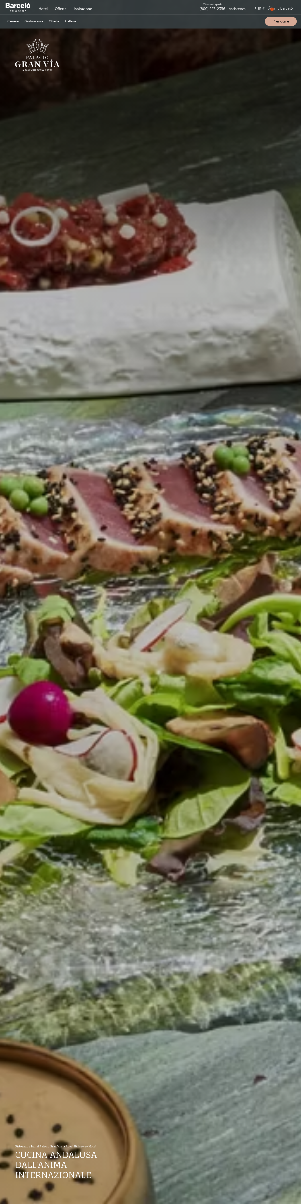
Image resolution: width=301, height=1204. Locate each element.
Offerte (54, 21)
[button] (43, 9)
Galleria (70, 21)
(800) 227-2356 (212, 9)
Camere (13, 21)
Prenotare (280, 21)
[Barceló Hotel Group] (18, 7)
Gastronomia (34, 21)
